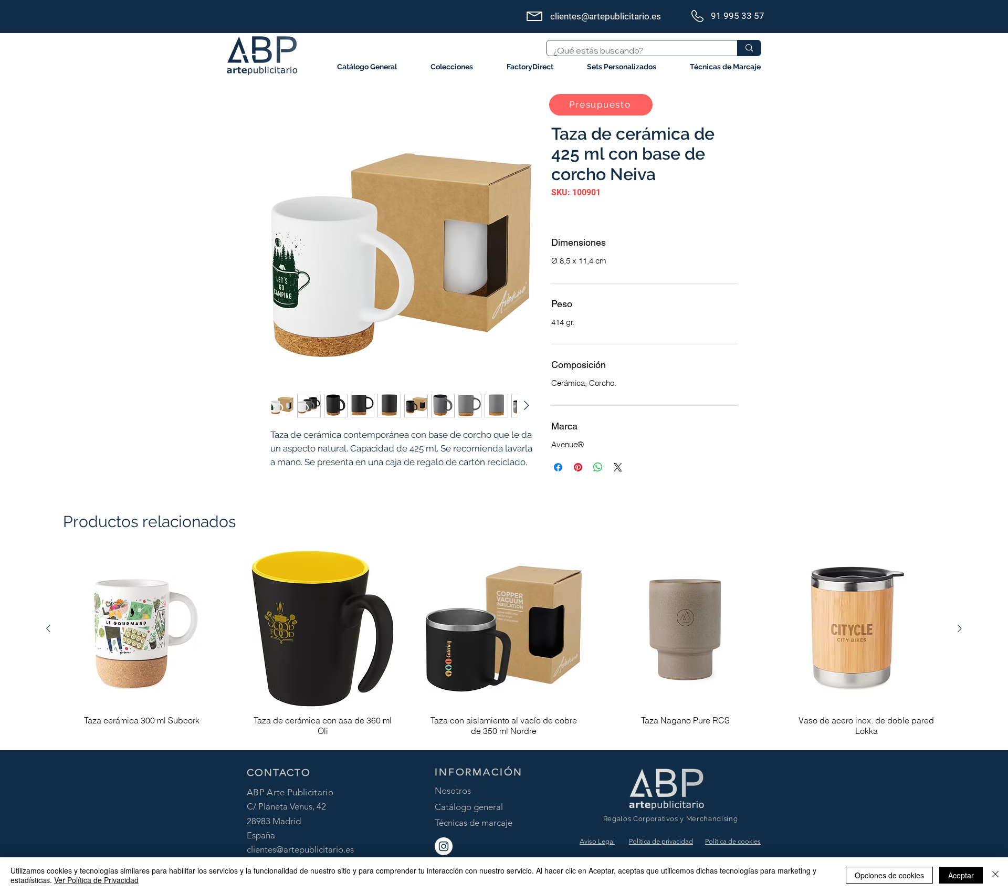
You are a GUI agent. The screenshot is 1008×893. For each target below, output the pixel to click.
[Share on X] (618, 467)
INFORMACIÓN (479, 772)
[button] (452, 67)
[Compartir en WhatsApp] (598, 467)
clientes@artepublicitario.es (300, 849)
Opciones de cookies (889, 875)
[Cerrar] (995, 875)
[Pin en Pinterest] (578, 467)
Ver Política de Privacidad (96, 880)
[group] (504, 645)
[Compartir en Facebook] (558, 467)
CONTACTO (279, 772)
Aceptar (961, 875)
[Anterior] (48, 628)
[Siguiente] (959, 628)
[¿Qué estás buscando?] (749, 48)
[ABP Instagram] (444, 846)
